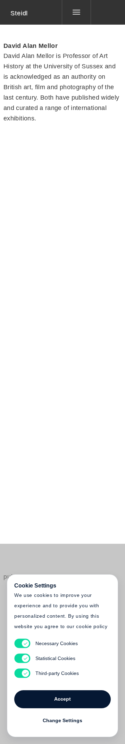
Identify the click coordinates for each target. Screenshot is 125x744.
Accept (62, 699)
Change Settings (62, 720)
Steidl (19, 13)
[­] (103, 12)
